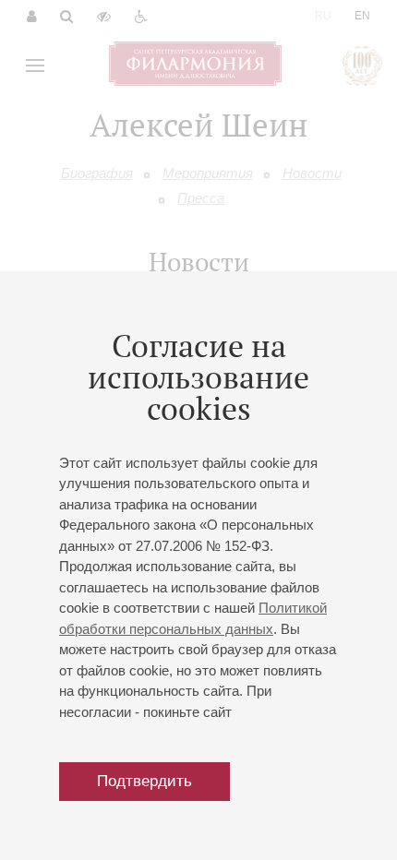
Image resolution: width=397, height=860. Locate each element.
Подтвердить (144, 781)
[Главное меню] (35, 65)
